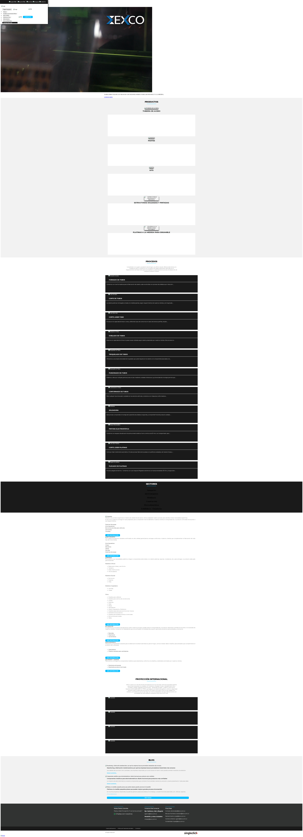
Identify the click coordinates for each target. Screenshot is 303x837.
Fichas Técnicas (7, 22)
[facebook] (30, 2)
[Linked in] (42, 2)
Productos (7, 17)
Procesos (6, 19)
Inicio (5, 11)
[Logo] (3, 6)
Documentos (7, 21)
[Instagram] (36, 2)
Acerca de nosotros (10, 13)
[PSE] (30, 9)
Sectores (6, 15)
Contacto (28, 17)
